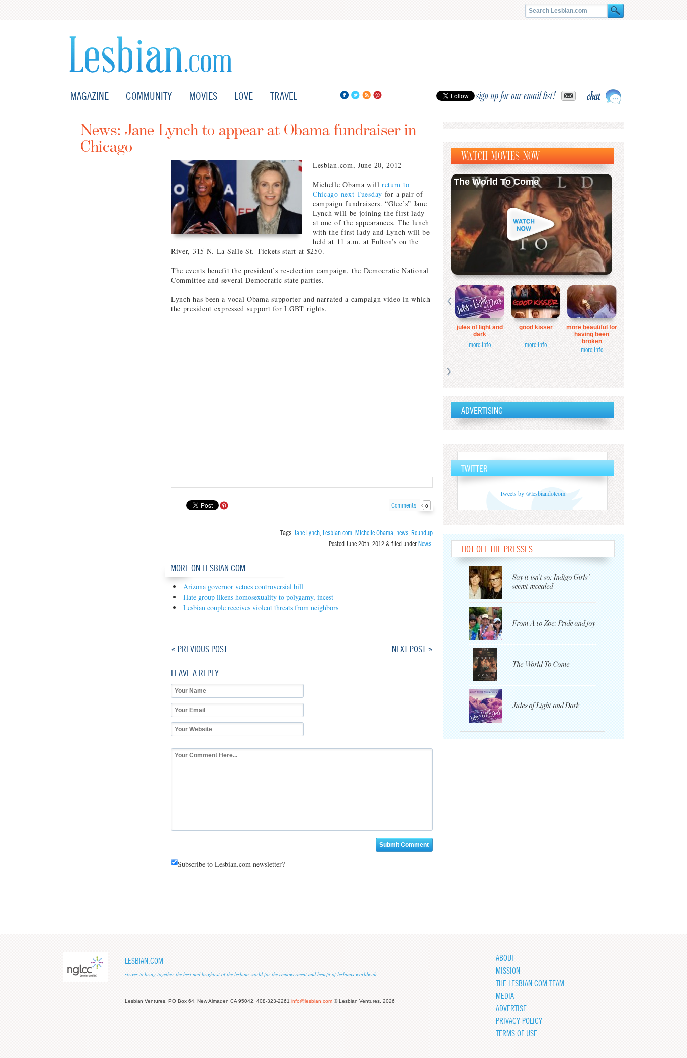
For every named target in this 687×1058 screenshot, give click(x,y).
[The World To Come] (490, 664)
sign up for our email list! (516, 96)
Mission (508, 971)
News (424, 544)
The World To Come (496, 182)
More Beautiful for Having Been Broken (591, 334)
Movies (203, 96)
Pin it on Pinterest (224, 505)
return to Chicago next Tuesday (361, 189)
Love (243, 96)
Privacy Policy (519, 1021)
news (402, 532)
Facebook (344, 95)
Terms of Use (516, 1033)
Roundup (422, 532)
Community (149, 96)
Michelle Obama (374, 532)
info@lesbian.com (311, 1001)
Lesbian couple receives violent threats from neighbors (260, 607)
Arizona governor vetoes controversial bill (243, 586)
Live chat (604, 96)
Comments (409, 505)
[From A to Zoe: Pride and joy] (490, 623)
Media (505, 996)
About (505, 958)
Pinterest (377, 95)
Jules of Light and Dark (480, 331)
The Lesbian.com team (530, 983)
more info (480, 345)
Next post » (412, 649)
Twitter (355, 95)
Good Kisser (536, 327)
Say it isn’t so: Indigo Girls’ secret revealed (551, 582)
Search (616, 11)
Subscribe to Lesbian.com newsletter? (231, 864)
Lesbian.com (150, 54)
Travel (283, 96)
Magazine (89, 96)
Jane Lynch (307, 532)
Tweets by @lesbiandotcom (532, 493)
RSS (366, 95)
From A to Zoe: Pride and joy (553, 623)
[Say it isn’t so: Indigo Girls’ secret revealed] (490, 582)
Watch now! (531, 224)
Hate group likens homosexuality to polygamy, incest (258, 597)
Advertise (511, 1008)
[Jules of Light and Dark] (490, 706)
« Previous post (199, 649)
